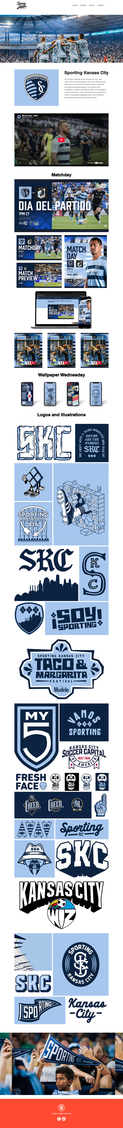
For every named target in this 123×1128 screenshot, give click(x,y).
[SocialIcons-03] (59, 1119)
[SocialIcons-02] (64, 1119)
